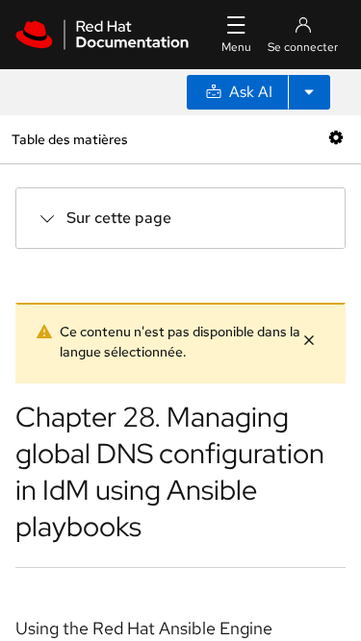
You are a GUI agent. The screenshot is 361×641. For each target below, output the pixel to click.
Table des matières (69, 139)
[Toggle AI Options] (309, 92)
